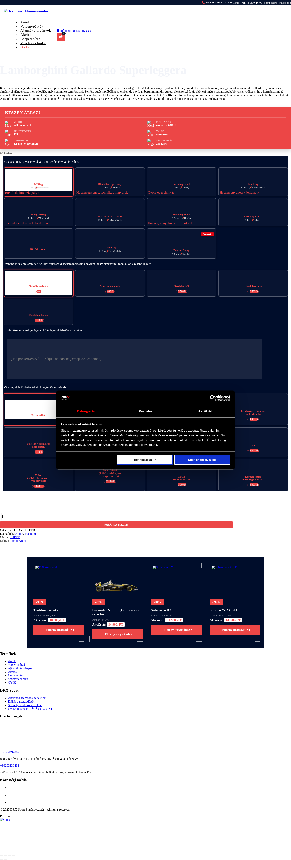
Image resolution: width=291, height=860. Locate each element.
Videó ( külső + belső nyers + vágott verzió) (38, 478)
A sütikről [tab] (205, 411)
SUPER (15, 537)
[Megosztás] (9, 855)
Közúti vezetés (38, 249)
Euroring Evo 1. (181, 184)
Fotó (253, 445)
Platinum (30, 533)
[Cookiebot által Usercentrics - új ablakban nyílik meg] (213, 398)
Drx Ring (253, 184)
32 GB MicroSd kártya (181, 478)
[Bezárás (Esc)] (13, 855)
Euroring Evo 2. (253, 216)
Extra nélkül (38, 415)
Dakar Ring (109, 247)
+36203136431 (9, 765)
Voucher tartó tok (110, 286)
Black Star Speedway (110, 184)
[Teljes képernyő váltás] (5, 855)
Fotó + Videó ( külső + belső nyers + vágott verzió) (110, 473)
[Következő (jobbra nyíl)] (5, 859)
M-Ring (38, 184)
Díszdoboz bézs (253, 286)
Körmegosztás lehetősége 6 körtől (252, 478)
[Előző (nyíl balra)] (1, 859)
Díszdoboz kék (181, 286)
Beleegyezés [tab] (86, 411)
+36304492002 (9, 752)
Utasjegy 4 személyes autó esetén (38, 445)
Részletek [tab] (145, 411)
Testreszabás (143, 459)
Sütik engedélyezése (202, 459)
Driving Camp (181, 250)
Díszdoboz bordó (38, 315)
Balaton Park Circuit (110, 216)
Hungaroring (38, 214)
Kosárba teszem (116, 524)
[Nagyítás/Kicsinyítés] (1, 855)
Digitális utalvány (38, 286)
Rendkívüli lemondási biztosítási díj (253, 412)
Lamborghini (18, 540)
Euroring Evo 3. (181, 214)
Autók (19, 533)
